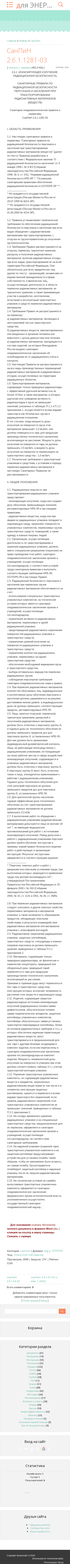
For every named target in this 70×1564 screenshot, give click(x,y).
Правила (32, 1366)
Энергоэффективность (33, 1411)
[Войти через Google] (43, 1449)
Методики (32, 1394)
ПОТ (33, 1380)
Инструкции (33, 1359)
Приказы (33, 1415)
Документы (33, 1352)
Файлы (23, 40)
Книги (33, 1387)
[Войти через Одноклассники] (49, 1448)
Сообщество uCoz (40, 1528)
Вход (44, 1300)
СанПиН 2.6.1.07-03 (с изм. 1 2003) (44, 1279)
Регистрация (31, 1300)
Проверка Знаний (33, 1418)
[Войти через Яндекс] (37, 1448)
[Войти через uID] (20, 1448)
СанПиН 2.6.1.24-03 (13, 1279)
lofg (46, 1251)
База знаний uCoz (40, 1531)
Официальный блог (40, 1524)
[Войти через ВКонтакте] (26, 1448)
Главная (11, 40)
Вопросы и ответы (33, 1401)
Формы (33, 1404)
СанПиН (35, 40)
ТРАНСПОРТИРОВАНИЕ (28, 1255)
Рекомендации (33, 1397)
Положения (33, 1363)
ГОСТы (32, 1370)
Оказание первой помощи (33, 1422)
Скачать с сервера (19, 67)
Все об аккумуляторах (34, 1425)
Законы (33, 1408)
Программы (33, 1356)
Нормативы (33, 1390)
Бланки (33, 1383)
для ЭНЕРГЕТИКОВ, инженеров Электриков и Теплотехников (35, 5)
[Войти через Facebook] (31, 1448)
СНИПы (33, 1373)
